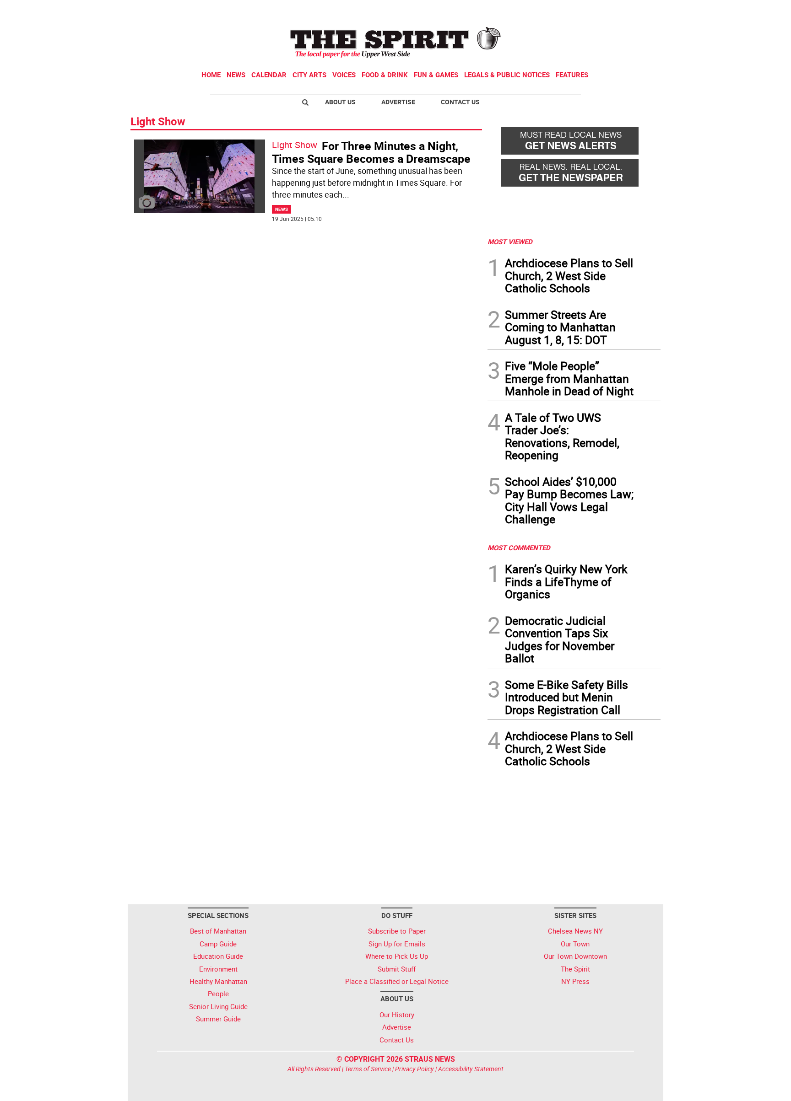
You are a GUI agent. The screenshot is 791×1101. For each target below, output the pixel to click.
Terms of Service (368, 1068)
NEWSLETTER (586, 10)
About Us (340, 101)
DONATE (638, 10)
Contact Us (460, 101)
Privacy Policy (414, 1068)
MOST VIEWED (510, 241)
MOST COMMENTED (519, 547)
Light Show (294, 145)
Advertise (398, 101)
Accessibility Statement (471, 1068)
